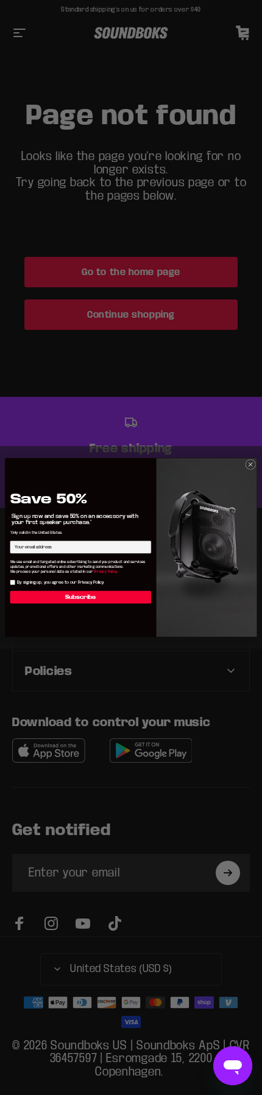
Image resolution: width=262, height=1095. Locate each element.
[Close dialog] (250, 464)
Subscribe (80, 597)
